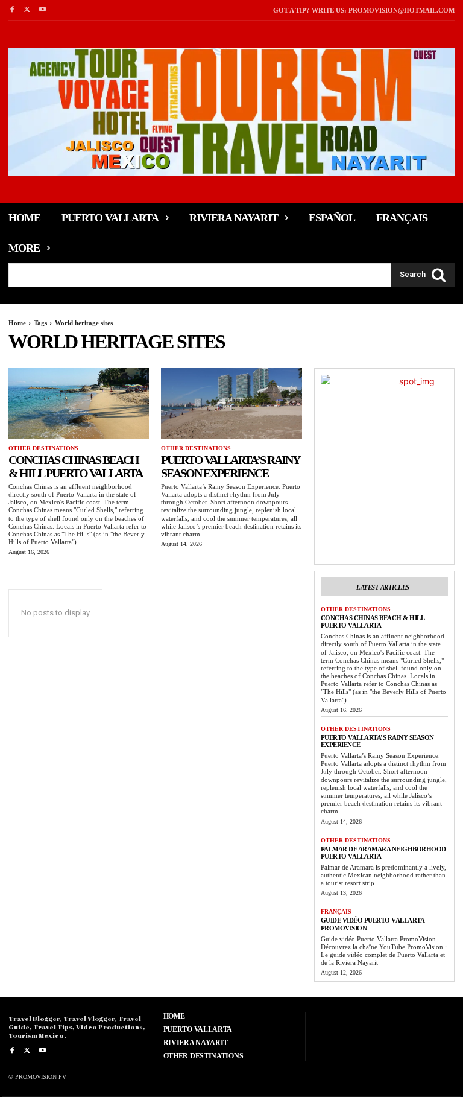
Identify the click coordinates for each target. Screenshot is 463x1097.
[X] (26, 9)
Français (336, 911)
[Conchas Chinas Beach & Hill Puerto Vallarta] (78, 403)
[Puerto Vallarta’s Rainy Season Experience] (231, 403)
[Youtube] (42, 9)
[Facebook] (11, 9)
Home (17, 322)
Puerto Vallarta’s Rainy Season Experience (230, 466)
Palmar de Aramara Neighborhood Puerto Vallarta (383, 852)
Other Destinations (43, 448)
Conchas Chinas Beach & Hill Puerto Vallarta (75, 466)
